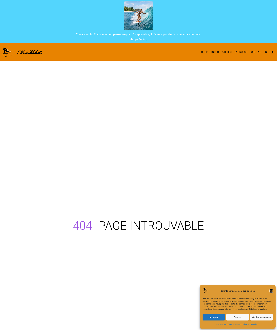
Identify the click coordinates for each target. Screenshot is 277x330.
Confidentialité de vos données (245, 324)
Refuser (237, 317)
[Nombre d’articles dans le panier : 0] (266, 52)
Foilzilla (29, 52)
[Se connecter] (272, 52)
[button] (271, 291)
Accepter (213, 317)
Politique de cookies (224, 324)
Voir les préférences (261, 317)
